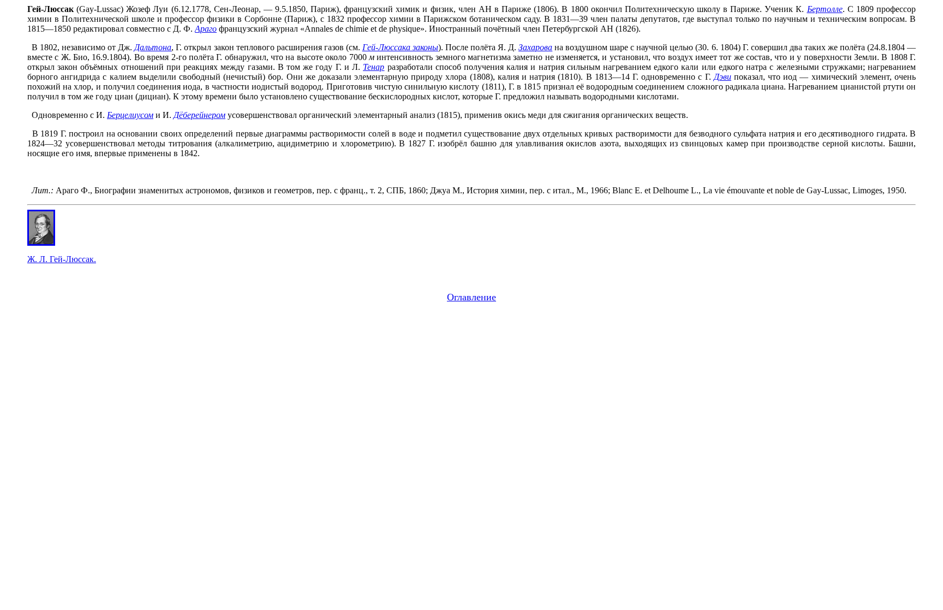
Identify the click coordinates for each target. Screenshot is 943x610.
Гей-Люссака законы (400, 47)
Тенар (373, 67)
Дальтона (152, 47)
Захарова (535, 47)
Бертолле (825, 9)
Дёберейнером (199, 115)
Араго (206, 28)
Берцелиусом (130, 115)
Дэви (722, 76)
